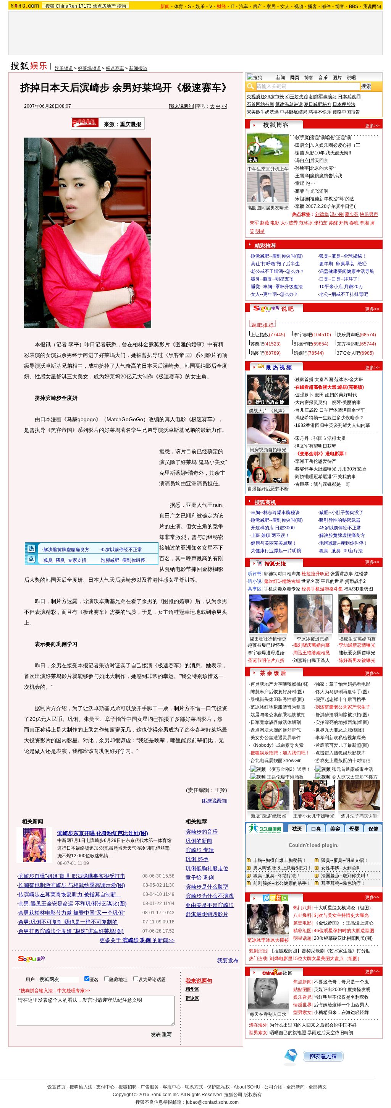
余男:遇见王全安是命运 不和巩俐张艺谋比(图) (72, 903)
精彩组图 (302, 930)
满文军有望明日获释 (315, 446)
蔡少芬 (352, 214)
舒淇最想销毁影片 (207, 914)
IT (232, 6)
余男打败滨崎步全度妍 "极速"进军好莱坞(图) (71, 931)
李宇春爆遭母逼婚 (266, 652)
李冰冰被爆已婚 (313, 639)
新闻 (280, 77)
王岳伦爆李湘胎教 (285, 777)
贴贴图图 (302, 989)
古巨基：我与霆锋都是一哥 (322, 484)
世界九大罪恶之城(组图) (339, 730)
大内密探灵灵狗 (311, 402)
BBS (353, 6)
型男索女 (302, 1012)
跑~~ (310, 183)
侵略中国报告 (346, 112)
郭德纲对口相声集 (282, 573)
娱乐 (200, 6)
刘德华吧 (303, 344)
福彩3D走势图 (358, 589)
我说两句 (372, 6)
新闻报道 (138, 68)
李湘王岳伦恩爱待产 (315, 461)
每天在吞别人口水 (268, 1014)
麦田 (319, 394)
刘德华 (322, 214)
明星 (260, 231)
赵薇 (264, 222)
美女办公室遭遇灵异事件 (275, 737)
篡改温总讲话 (289, 104)
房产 (257, 6)
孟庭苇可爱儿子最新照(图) (342, 745)
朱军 (254, 222)
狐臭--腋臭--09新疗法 (341, 550)
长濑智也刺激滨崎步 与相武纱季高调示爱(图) (71, 885)
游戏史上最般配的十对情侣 (342, 760)
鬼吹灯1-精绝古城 (282, 581)
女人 (284, 6)
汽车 (243, 6)
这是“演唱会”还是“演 (330, 137)
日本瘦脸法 (344, 104)
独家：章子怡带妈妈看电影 (342, 684)
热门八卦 (302, 907)
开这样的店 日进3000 (273, 527)
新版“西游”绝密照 (268, 816)
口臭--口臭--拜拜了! (339, 279)
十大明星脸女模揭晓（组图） (343, 907)
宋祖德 (302, 198)
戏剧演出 (258, 951)
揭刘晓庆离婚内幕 (311, 645)
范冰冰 (306, 222)
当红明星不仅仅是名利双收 (341, 997)
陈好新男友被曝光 (357, 660)
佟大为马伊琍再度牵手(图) (342, 691)
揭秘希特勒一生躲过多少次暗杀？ (329, 417)
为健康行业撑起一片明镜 (276, 550)
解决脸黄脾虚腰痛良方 (342, 535)
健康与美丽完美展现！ (274, 543)
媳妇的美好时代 (341, 394)
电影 (275, 222)
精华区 (192, 989)
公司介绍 (273, 1087)
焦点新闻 (302, 982)
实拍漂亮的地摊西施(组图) (342, 722)
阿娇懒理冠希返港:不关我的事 (325, 476)
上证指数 (259, 334)
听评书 (255, 573)
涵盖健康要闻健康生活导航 (346, 271)
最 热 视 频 (279, 367)
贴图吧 (257, 353)
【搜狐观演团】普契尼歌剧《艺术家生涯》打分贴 (320, 951)
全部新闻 (295, 1087)
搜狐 (50, 6)
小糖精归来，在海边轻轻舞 (341, 1012)
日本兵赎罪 (349, 96)
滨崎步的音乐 (202, 832)
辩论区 (192, 998)
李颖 (299, 206)
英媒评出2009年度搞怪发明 (342, 989)
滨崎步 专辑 (200, 850)
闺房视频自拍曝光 (268, 450)
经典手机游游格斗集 (322, 589)
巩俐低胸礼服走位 (207, 868)
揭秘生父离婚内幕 (357, 639)
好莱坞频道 (89, 68)
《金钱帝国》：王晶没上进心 (343, 923)
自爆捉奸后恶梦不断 (268, 489)
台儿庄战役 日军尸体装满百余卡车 (330, 410)
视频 (298, 6)
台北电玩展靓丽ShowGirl (276, 760)
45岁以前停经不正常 (340, 527)
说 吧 (287, 309)
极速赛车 (115, 68)
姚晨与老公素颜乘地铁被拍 (277, 714)
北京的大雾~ (323, 168)
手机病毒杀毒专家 (282, 589)
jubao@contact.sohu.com (212, 1102)
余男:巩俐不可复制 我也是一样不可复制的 (68, 922)
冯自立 (302, 160)
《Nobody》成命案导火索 (277, 745)
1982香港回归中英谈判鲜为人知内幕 (332, 425)
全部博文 (318, 1087)
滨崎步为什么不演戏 (210, 896)
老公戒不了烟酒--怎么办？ (277, 271)
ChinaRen (66, 6)
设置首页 (56, 1087)
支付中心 (105, 1087)
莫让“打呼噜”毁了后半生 (275, 263)
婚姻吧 (300, 353)
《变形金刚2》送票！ (289, 769)
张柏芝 (321, 222)
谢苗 (299, 153)
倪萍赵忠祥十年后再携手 (340, 699)
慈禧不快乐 (320, 112)
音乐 (323, 77)
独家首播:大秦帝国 (314, 379)
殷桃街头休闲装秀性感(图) (277, 699)
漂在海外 (258, 1025)
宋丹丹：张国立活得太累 (320, 438)
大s (284, 222)
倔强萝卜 (304, 394)
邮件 (326, 6)
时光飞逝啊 (316, 191)
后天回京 (319, 160)
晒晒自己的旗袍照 (288, 1032)
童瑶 (299, 183)
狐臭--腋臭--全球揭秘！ (343, 256)
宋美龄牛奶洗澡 (263, 112)
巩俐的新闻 (199, 841)
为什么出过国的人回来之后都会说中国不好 (313, 1025)
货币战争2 (355, 581)
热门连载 (258, 958)
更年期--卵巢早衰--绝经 (343, 263)
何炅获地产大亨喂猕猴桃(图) (279, 684)
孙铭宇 (302, 168)
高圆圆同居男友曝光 (268, 208)
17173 (85, 6)
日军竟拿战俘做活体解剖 (275, 722)
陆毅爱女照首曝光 (357, 652)
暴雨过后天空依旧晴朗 (330, 1032)
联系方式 (194, 1087)
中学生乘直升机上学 (268, 169)
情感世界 (302, 1004)
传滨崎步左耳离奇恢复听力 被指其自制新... (69, 894)
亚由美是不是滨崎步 (210, 905)
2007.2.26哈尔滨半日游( (330, 206)
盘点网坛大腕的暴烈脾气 (275, 730)
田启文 (302, 145)
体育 (178, 6)
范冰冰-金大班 (348, 379)
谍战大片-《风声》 (268, 411)
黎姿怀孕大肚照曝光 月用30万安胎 (330, 469)
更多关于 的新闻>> (137, 940)
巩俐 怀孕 (197, 859)
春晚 (354, 222)
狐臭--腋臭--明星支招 (272, 279)
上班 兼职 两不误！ (270, 535)
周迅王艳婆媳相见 (311, 652)
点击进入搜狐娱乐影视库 (340, 753)
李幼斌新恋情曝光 (357, 645)
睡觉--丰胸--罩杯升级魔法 (277, 286)
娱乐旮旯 (302, 997)
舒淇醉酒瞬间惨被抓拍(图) (342, 714)
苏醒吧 (257, 344)
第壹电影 (302, 923)
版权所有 (253, 1094)
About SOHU (247, 1087)
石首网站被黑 (260, 104)
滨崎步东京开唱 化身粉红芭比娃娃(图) (102, 833)
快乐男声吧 (348, 334)
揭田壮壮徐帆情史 (268, 639)
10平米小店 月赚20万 (341, 286)
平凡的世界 (332, 581)
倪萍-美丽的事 (346, 402)
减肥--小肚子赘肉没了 (341, 512)
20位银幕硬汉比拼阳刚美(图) (343, 938)
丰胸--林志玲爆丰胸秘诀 (275, 512)
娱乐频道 (64, 68)
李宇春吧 (303, 334)
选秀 (293, 222)
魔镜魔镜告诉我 (326, 175)
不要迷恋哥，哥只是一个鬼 (341, 982)
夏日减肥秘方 (317, 104)
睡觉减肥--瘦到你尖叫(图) (277, 256)
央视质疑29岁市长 (265, 96)
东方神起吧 (348, 344)
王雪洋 (302, 175)
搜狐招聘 (127, 1087)
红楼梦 (361, 573)
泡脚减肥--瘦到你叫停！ (343, 543)
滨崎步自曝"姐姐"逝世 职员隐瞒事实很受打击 (71, 876)
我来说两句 (181, 106)
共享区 (255, 589)
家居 (271, 6)
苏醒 (333, 222)
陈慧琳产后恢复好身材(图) (277, 691)
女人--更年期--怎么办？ (274, 294)
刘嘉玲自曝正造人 (311, 660)
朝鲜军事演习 (323, 96)
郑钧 (343, 222)
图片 (337, 77)
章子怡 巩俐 (200, 877)
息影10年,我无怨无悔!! (328, 153)
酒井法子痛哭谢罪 (359, 816)
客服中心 (172, 1087)
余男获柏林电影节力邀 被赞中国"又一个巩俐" (71, 913)
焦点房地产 (104, 6)
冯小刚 (337, 214)
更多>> (372, 125)
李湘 (364, 222)
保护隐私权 (218, 1087)
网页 (294, 77)
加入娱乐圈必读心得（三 (335, 145)
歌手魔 (302, 137)
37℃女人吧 (348, 353)
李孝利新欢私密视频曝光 (340, 737)
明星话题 (302, 938)
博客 (339, 6)
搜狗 (121, 6)
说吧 (351, 77)
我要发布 (228, 960)
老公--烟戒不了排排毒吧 (343, 294)
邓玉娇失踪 (296, 96)
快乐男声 (369, 214)
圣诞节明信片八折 (266, 660)
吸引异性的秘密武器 (339, 520)
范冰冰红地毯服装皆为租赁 (277, 707)
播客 (312, 6)
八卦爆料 (302, 915)
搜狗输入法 (80, 1087)
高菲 (299, 191)
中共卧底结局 (293, 112)
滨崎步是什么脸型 (207, 887)
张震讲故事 (341, 573)
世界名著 (310, 581)
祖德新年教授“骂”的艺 (332, 198)
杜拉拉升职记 (315, 573)
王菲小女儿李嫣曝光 (313, 816)
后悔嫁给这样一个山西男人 (341, 1004)
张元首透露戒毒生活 (352, 769)
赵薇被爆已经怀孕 (266, 645)
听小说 (255, 581)
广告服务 (150, 1087)
